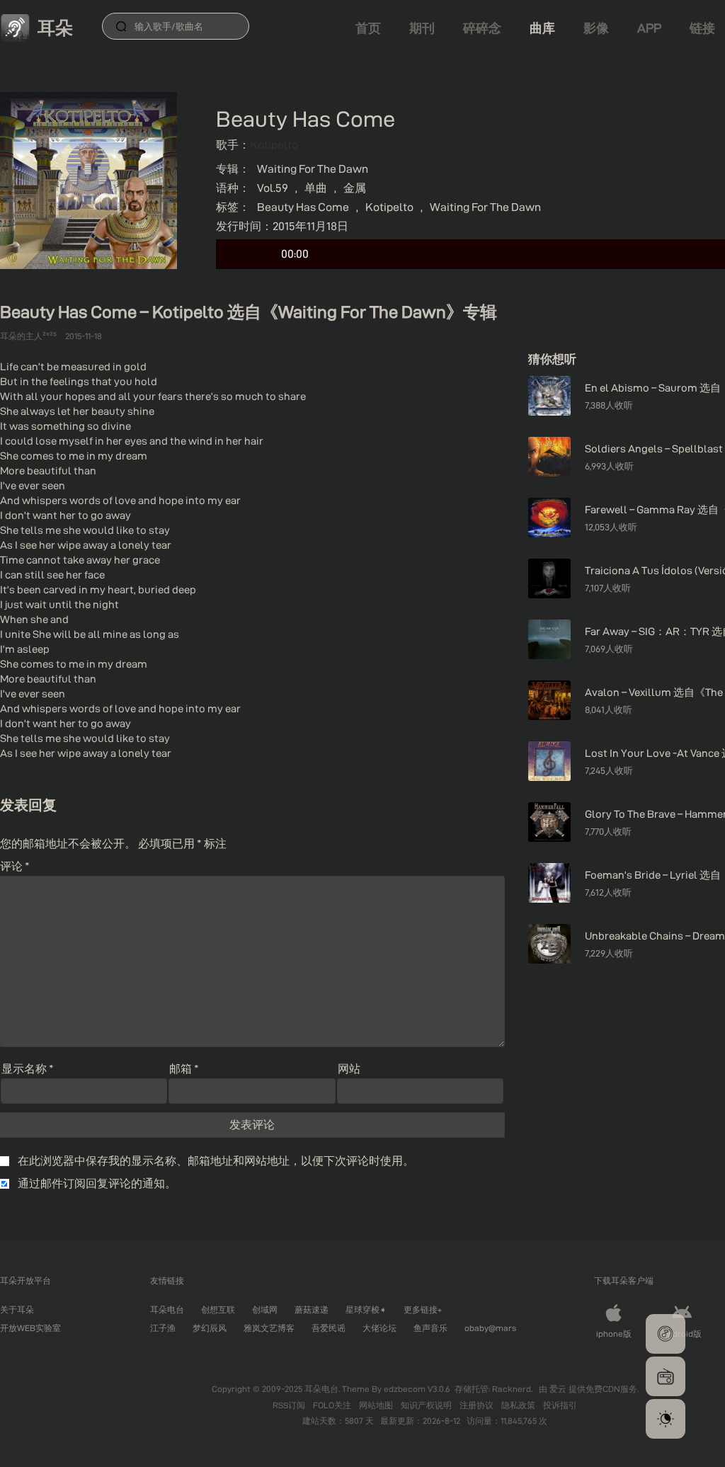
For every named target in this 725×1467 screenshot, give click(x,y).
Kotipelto (274, 145)
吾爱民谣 (329, 1327)
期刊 (422, 28)
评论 (15, 866)
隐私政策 (519, 1405)
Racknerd (511, 1388)
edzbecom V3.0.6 (417, 1388)
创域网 (265, 1309)
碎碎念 (482, 28)
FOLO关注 (333, 1405)
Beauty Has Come (303, 207)
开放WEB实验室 (30, 1327)
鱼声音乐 (430, 1327)
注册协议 (477, 1405)
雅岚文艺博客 (269, 1327)
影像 (596, 28)
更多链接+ (423, 1309)
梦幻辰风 (210, 1327)
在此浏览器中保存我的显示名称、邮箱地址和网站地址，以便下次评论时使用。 (216, 1161)
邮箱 (184, 1069)
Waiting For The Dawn (312, 169)
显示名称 (27, 1069)
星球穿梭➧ (366, 1309)
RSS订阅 (290, 1405)
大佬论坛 (379, 1327)
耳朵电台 (167, 1309)
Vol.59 (272, 188)
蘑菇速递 (312, 1309)
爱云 (559, 1388)
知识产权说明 (427, 1405)
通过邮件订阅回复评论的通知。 (97, 1183)
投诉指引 (560, 1405)
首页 (368, 28)
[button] (665, 1334)
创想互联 (218, 1309)
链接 (702, 28)
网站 (349, 1069)
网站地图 (377, 1405)
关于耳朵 (17, 1309)
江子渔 (163, 1327)
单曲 (315, 188)
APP (649, 28)
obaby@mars (490, 1327)
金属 (354, 188)
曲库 (542, 28)
